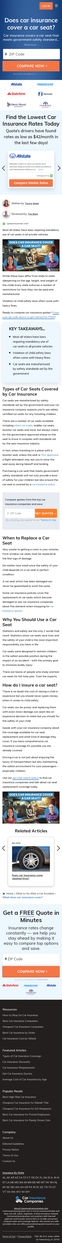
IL (52, 1177)
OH (22, 1187)
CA (20, 1177)
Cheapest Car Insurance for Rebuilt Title (25, 1102)
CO (24, 1177)
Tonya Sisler (32, 203)
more (40, 169)
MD (17, 1182)
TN (46, 1187)
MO (38, 1182)
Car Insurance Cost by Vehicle (19, 1038)
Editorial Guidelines (13, 1143)
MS (34, 1182)
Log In (46, 6)
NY (4, 1187)
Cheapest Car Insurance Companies (22, 1026)
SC (37, 1187)
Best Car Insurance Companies (20, 1021)
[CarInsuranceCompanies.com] (31, 1199)
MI (25, 1182)
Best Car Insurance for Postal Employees (26, 1114)
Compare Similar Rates (31, 183)
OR (26, 1187)
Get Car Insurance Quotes (17, 1073)
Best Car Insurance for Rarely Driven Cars (26, 1120)
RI (34, 1187)
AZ (16, 1177)
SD (41, 1187)
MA (21, 1182)
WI (23, 1191)
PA (30, 1187)
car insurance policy (43, 484)
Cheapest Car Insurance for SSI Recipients (26, 1108)
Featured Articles (14, 1050)
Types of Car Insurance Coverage (21, 1056)
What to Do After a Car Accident (35, 893)
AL (4, 1177)
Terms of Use (41, 74)
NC (8, 1187)
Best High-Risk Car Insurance (19, 1097)
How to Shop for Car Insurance (20, 1015)
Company (9, 1132)
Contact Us (8, 1161)
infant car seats (23, 425)
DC (37, 1177)
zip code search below (25, 777)
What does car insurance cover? (22, 897)
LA (8, 1182)
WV (18, 1191)
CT (29, 1177)
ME (12, 1182)
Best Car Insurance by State (18, 1032)
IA (58, 1177)
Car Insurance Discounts (16, 1061)
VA (8, 1191)
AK (8, 1177)
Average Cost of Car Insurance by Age (24, 1079)
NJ (55, 1182)
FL (41, 1177)
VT (4, 1191)
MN (29, 1182)
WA (17, 1187)
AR (12, 1177)
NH (52, 1182)
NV (47, 1182)
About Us (7, 1137)
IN (55, 1177)
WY (27, 1191)
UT (54, 1187)
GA (45, 1177)
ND (12, 1187)
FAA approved (49, 454)
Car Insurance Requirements (18, 1067)
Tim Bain (33, 214)
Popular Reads (12, 1091)
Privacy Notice (10, 1149)
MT (43, 1182)
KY (4, 1182)
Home (9, 893)
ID (49, 1177)
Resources (9, 1009)
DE (33, 1177)
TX (50, 1187)
